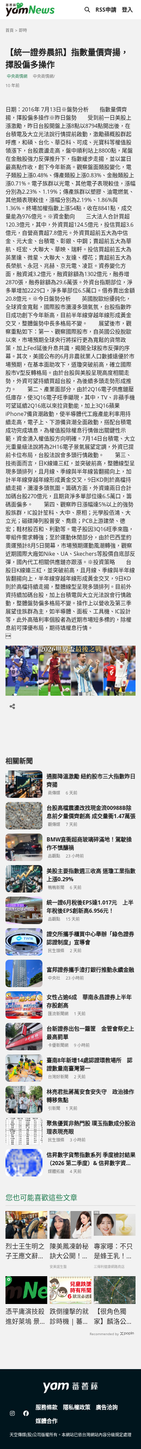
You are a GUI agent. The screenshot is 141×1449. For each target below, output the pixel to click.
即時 (23, 30)
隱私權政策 (76, 1407)
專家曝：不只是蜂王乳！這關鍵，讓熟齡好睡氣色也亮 (113, 1251)
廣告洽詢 (107, 1407)
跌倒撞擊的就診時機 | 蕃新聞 (69, 1316)
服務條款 (46, 1407)
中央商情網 (17, 76)
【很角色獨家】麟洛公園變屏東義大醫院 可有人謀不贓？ (114, 1316)
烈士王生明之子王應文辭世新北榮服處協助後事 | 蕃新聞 (25, 1251)
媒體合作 (46, 1421)
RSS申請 (105, 9)
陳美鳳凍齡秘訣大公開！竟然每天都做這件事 (69, 1251)
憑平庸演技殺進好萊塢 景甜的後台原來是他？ (25, 1316)
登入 (127, 9)
